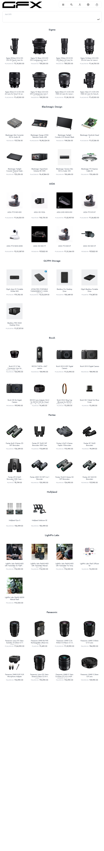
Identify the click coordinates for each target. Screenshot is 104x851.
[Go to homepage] (22, 5)
